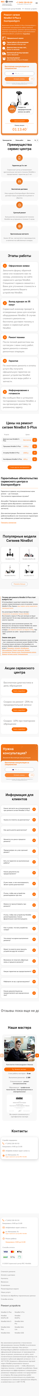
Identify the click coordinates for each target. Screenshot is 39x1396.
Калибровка (25, 648)
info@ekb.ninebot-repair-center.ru (17, 1151)
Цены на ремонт (19, 121)
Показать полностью (8, 522)
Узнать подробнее (19, 691)
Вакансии (4, 1282)
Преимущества (7, 140)
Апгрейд (17, 648)
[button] (37, 1055)
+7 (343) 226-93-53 (24, 2)
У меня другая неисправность (19, 467)
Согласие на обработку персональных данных (18, 1296)
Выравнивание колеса (28, 652)
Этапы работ (19, 140)
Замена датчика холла (9, 654)
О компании (5, 1285)
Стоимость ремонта (8, 1271)
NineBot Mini (5, 1333)
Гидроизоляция (23, 654)
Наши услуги (6, 1292)
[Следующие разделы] (37, 140)
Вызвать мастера (20, 1069)
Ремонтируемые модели (10, 1289)
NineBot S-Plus (6, 1312)
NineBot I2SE (19, 1333)
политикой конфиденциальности (19, 84)
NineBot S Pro (19, 1312)
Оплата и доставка (8, 1275)
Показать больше (19, 584)
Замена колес (16, 652)
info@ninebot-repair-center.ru (16, 1228)
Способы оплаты (7, 1299)
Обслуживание (7, 650)
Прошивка (10, 648)
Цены (29, 140)
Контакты (4, 1278)
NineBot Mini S (6, 1321)
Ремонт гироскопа (18, 650)
